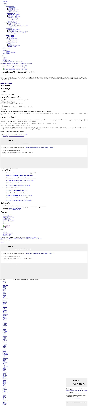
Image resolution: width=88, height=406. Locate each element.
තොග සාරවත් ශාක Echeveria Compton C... (17, 190)
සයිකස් (9, 43)
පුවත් (4, 47)
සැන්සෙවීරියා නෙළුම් (13, 17)
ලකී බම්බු (22, 238)
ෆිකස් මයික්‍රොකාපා (10, 6)
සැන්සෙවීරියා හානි (12, 21)
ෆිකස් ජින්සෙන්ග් (12, 7)
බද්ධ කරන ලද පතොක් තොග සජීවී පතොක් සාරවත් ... (20, 180)
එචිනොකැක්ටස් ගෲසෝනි (14, 29)
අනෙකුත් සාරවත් (12, 33)
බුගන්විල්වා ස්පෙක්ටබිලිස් (11, 38)
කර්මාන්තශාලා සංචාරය (11, 52)
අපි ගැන (5, 50)
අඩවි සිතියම (37, 237)
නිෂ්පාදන (5, 4)
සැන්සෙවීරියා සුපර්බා (13, 15)
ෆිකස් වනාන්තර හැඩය (13, 9)
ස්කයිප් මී (3, 242)
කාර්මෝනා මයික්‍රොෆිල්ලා (14, 45)
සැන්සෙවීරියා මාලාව (10, 13)
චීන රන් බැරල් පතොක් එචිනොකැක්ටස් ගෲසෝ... (19, 200)
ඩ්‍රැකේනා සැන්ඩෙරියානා (11, 22)
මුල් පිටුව (5, 3)
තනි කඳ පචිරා (11, 37)
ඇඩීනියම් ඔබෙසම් (12, 46)
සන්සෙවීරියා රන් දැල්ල (13, 18)
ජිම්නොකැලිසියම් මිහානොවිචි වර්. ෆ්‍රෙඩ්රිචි (18, 31)
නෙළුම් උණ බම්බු (12, 24)
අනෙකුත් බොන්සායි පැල (11, 42)
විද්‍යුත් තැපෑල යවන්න (5, 241)
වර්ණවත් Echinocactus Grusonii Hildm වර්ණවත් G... (20, 175)
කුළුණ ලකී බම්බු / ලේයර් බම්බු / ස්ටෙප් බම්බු (18, 25)
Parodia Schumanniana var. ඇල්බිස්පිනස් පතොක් (19, 195)
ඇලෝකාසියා (11, 44)
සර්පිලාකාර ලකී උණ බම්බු (14, 23)
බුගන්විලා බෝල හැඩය (13, 39)
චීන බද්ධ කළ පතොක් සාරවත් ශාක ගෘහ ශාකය (13, 136)
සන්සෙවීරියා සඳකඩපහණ (14, 20)
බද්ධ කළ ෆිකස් (10, 238)
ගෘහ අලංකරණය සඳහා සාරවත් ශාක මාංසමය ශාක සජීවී (15, 134)
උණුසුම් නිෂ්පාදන (29, 237)
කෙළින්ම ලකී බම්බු (12, 26)
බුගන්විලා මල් (17, 238)
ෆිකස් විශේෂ (3, 238)
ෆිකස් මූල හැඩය (11, 10)
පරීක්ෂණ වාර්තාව (7, 234)
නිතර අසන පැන (6, 48)
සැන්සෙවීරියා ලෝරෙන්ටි (13, 14)
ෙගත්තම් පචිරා (12, 36)
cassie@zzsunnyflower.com (15, 208)
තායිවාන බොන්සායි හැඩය (14, 11)
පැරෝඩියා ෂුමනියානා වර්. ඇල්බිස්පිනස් (17, 32)
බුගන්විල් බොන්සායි (12, 40)
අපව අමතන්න (6, 53)
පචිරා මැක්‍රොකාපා (10, 35)
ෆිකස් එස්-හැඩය (11, 8)
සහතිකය (8, 51)
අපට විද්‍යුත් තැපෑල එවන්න (6, 83)
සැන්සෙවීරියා (38, 238)
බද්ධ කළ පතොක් (12, 30)
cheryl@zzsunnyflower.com (15, 209)
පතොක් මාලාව (9, 28)
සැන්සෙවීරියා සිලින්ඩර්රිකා (14, 16)
